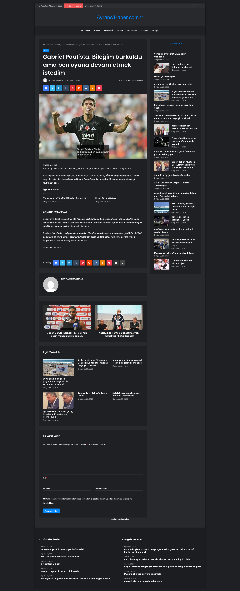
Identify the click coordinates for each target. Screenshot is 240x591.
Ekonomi (108, 30)
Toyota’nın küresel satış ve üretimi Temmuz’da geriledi (184, 141)
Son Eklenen (175, 43)
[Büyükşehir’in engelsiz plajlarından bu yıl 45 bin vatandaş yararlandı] (58, 367)
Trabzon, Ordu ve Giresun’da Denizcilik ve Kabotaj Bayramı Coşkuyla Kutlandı (93, 363)
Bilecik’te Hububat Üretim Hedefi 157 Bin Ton (184, 127)
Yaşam (144, 30)
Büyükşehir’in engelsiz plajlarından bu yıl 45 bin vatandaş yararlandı (55, 381)
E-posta (47, 488)
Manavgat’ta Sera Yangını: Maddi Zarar (174, 253)
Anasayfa (85, 30)
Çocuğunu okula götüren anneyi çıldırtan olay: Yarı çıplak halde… (175, 194)
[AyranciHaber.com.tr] (120, 17)
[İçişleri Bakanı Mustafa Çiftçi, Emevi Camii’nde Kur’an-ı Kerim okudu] (58, 400)
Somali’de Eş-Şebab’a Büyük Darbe (92, 394)
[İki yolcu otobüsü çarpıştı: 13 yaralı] (161, 221)
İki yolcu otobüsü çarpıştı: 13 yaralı (180, 218)
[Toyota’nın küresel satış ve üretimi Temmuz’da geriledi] (161, 142)
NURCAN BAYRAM (55, 80)
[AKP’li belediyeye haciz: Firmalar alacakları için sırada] (161, 207)
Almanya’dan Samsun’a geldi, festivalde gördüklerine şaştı (127, 361)
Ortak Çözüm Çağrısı (93, 6)
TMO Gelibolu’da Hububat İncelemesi (182, 66)
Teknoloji (132, 30)
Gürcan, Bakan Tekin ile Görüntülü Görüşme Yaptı (183, 242)
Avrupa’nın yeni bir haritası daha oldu (173, 84)
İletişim (155, 30)
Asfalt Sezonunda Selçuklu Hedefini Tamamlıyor (126, 394)
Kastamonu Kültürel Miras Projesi (182, 262)
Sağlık (120, 30)
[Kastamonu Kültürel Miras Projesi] (161, 264)
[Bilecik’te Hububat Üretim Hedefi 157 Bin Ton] (161, 129)
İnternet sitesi (101, 488)
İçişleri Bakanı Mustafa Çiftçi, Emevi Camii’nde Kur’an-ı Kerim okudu (58, 414)
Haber (97, 30)
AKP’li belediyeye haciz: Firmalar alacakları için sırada (183, 206)
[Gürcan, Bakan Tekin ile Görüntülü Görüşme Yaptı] (161, 243)
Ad (45, 478)
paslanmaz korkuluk (120, 519)
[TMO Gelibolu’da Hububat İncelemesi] (161, 68)
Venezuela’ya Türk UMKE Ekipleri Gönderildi (65, 198)
